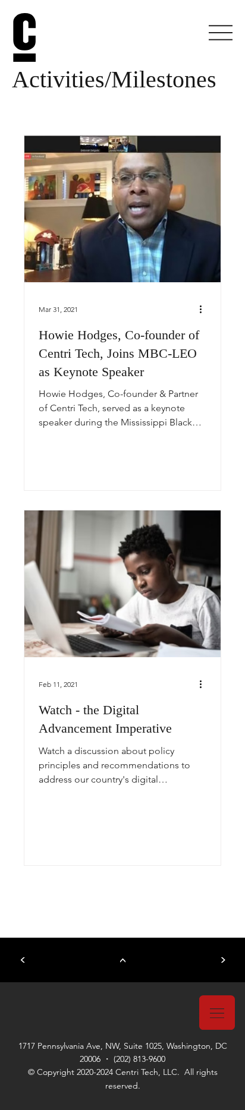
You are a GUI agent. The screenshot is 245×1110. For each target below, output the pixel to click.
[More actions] (204, 309)
